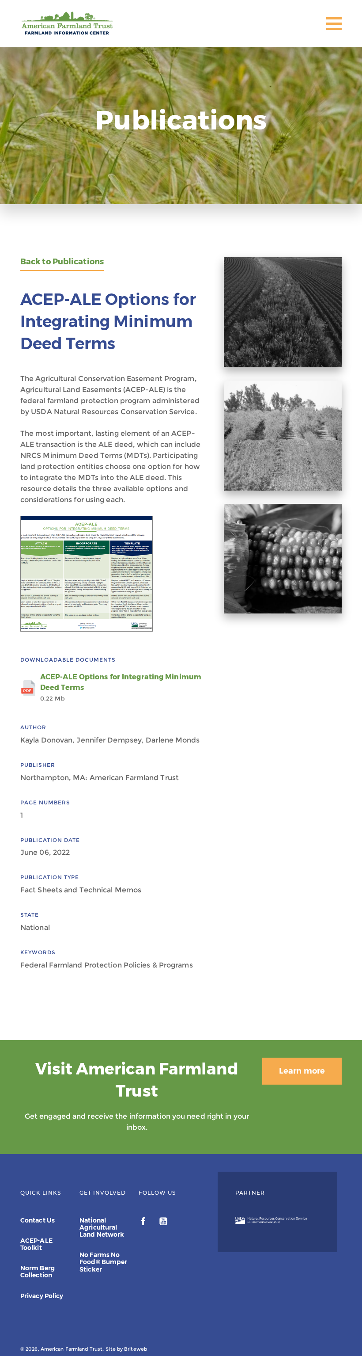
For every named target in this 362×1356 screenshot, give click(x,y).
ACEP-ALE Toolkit (36, 1244)
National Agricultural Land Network (101, 1227)
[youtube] (163, 1222)
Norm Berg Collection (37, 1271)
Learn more (302, 1071)
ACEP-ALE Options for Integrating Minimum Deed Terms (120, 687)
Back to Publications (62, 262)
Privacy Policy (41, 1296)
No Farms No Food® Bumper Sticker (103, 1262)
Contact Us (37, 1220)
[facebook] (144, 1222)
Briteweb (135, 1349)
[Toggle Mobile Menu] (334, 23)
